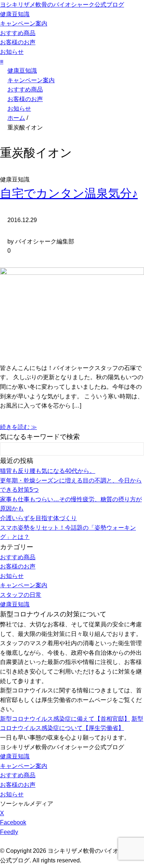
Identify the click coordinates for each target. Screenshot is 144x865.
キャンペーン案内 (23, 23)
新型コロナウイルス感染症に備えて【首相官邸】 (65, 719)
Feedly (9, 832)
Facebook (13, 822)
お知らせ (12, 52)
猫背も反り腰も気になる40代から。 (47, 471)
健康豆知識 (15, 14)
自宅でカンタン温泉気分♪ (69, 193)
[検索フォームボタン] (133, 450)
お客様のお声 (17, 42)
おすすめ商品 (17, 33)
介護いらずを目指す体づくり (38, 518)
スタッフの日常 (20, 595)
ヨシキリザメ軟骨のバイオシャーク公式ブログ (62, 4)
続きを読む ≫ (18, 427)
